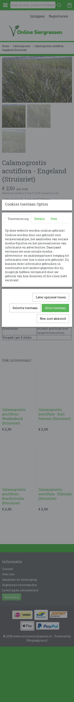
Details (39, 219)
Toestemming (18, 219)
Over (54, 219)
